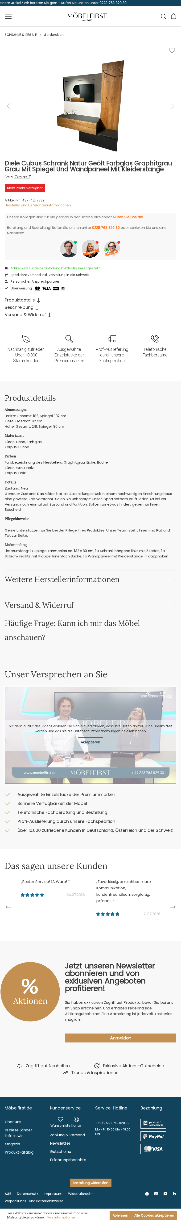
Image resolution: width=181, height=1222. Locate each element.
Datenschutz (27, 1193)
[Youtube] (166, 1193)
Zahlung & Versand (67, 1135)
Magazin (12, 1144)
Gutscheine (60, 1151)
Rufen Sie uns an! (128, 216)
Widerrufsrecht (80, 1193)
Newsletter (60, 1143)
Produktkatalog (19, 1152)
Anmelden (120, 1038)
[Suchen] (163, 16)
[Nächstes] (172, 106)
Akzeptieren (90, 742)
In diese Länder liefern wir (18, 1132)
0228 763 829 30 (106, 227)
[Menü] (8, 16)
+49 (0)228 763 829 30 (112, 1123)
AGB (8, 1193)
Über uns (13, 1122)
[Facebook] (147, 1193)
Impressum (53, 1193)
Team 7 (22, 177)
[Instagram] (156, 1193)
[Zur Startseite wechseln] (87, 16)
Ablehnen (120, 1215)
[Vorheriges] (8, 106)
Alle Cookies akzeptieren (154, 1215)
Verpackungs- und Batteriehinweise (34, 1201)
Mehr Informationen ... (62, 1217)
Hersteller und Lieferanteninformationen (38, 205)
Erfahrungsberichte (68, 1160)
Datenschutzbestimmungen (97, 731)
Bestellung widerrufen (90, 1182)
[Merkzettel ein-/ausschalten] (172, 50)
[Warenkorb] (173, 16)
